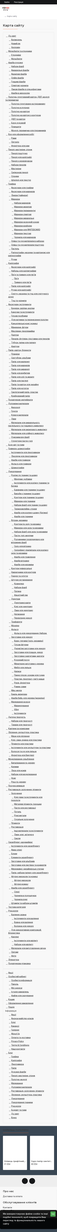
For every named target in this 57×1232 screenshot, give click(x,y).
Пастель (15, 249)
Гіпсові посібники (19, 316)
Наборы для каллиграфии (23, 271)
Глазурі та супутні (19, 576)
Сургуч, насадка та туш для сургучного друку (28, 295)
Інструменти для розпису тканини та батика (30, 484)
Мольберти (16, 59)
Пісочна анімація (16, 786)
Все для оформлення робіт (21, 134)
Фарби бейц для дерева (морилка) (28, 698)
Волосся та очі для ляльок (24, 751)
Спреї (17, 892)
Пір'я (16, 278)
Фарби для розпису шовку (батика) (31, 513)
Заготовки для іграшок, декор (28, 652)
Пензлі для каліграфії (21, 157)
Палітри (15, 335)
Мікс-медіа (16, 690)
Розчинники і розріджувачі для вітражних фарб (27, 541)
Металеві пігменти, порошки (28, 804)
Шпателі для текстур (21, 180)
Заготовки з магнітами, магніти (29, 656)
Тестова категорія (17, 907)
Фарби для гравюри (20, 460)
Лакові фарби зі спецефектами (26, 89)
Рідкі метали (20, 815)
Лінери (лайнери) (19, 195)
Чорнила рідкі (20, 899)
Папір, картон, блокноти (19, 350)
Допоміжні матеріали (18, 403)
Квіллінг (15, 937)
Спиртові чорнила (19, 85)
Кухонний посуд (22, 660)
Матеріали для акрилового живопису (29, 429)
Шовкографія (17, 467)
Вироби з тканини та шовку (27, 493)
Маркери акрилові (23, 207)
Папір (14, 1068)
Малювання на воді (20, 702)
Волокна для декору (24, 926)
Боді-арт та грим (16, 445)
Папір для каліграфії (21, 286)
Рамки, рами (20, 686)
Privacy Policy (17, 1041)
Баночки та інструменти (22, 312)
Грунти (14, 411)
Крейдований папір (20, 396)
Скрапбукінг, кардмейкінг (20, 842)
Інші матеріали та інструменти (28, 831)
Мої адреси (16, 988)
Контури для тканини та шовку (29, 497)
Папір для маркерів (20, 365)
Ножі (13, 778)
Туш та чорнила (18, 300)
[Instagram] (32, 1181)
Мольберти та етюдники (20, 51)
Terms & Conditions (20, 1045)
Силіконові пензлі (19, 172)
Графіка (12, 184)
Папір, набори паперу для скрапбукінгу (30, 873)
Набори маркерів (22, 203)
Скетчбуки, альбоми (21, 358)
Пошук (11, 1007)
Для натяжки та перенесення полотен (29, 320)
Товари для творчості (21, 725)
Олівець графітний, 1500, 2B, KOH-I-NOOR (15, 1161)
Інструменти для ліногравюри (25, 452)
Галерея (15, 1030)
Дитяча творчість (17, 717)
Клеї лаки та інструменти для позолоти (26, 798)
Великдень (16, 40)
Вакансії (15, 1026)
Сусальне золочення (24, 819)
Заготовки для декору (22, 637)
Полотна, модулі (19, 1079)
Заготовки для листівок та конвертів (28, 865)
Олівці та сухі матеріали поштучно (27, 245)
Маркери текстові (22, 233)
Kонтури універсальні (21, 568)
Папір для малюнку (20, 361)
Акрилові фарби (19, 74)
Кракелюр (19, 583)
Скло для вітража (22, 546)
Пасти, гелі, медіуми (23, 535)
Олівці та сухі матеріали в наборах (27, 241)
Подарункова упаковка (19, 963)
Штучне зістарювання (21, 580)
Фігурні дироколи (22, 880)
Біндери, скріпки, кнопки (22, 308)
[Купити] (5, 1167)
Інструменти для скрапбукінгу (25, 846)
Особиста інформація (21, 980)
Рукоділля (13, 911)
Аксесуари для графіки (22, 188)
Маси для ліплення (20, 736)
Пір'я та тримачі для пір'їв (23, 275)
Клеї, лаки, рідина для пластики (26, 740)
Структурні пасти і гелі (22, 441)
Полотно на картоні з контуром (26, 115)
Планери (15, 354)
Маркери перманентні (25, 210)
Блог (13, 1022)
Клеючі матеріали (19, 415)
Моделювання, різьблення (21, 759)
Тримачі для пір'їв (22, 282)
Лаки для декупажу (23, 610)
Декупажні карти (22, 603)
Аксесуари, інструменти (19, 304)
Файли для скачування (22, 995)
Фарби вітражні (21, 561)
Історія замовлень (20, 992)
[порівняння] (11, 1167)
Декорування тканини (22, 1102)
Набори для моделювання (24, 774)
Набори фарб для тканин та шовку (30, 505)
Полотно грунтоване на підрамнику (28, 104)
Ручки (14, 259)
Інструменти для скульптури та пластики (31, 747)
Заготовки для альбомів (23, 861)
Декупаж (15, 599)
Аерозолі (15, 407)
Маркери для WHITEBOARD (27, 229)
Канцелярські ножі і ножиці (24, 323)
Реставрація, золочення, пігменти (24, 789)
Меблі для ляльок (22, 667)
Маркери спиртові (22, 214)
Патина (17, 591)
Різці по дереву (18, 782)
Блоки (14, 853)
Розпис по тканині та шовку (24, 475)
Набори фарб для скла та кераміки (31, 532)
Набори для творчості (21, 721)
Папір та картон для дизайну (25, 384)
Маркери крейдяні (23, 226)
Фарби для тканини (23, 516)
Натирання (19, 614)
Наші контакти (18, 1049)
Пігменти (15, 823)
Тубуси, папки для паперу (23, 342)
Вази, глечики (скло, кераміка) (28, 641)
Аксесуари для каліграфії (23, 267)
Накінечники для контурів (23, 572)
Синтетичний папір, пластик (24, 392)
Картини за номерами (18, 728)
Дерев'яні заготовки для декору (29, 648)
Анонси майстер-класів (22, 1018)
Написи (17, 671)
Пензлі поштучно (19, 153)
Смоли (17, 838)
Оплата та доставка (21, 1037)
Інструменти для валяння (26, 918)
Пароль (14, 984)
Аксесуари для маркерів (23, 191)
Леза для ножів (18, 770)
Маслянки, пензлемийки (23, 331)
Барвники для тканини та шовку (29, 490)
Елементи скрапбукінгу (22, 857)
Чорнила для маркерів (25, 237)
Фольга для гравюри (21, 464)
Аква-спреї (16, 850)
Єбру (16, 709)
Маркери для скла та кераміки (28, 528)
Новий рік (15, 43)
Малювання (17, 1083)
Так (53, 1214)
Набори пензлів (18, 165)
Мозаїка (15, 625)
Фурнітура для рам (20, 146)
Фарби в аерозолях (20, 93)
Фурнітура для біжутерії (22, 755)
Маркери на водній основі (26, 222)
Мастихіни (16, 168)
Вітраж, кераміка (19, 520)
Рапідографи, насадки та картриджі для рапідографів (29, 254)
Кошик (11, 999)
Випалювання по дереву (23, 763)
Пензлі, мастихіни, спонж (20, 149)
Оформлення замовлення (20, 1003)
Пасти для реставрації (25, 808)
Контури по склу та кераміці (27, 524)
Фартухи (15, 346)
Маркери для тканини (24, 501)
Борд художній (18, 123)
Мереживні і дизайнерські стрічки (27, 869)
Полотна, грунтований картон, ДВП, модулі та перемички (27, 98)
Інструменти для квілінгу (26, 940)
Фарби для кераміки (24, 564)
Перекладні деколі (23, 618)
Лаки (13, 419)
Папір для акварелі (20, 369)
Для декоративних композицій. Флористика (25, 931)
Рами (13, 138)
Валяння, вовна (18, 914)
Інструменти (20, 713)
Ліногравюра (17, 1064)
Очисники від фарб (20, 437)
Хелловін (15, 47)
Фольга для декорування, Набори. (30, 633)
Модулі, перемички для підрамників (28, 130)
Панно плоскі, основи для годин (29, 675)
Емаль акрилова (19, 694)
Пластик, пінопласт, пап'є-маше (29, 679)
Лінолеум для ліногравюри (24, 456)
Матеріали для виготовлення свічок (28, 948)
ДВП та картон (18, 119)
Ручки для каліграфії (21, 290)
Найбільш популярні (15, 1130)
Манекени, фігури (19, 327)
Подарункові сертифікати (20, 400)
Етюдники (16, 55)
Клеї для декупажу (23, 606)
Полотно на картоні (20, 111)
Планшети (16, 127)
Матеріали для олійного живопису (27, 433)
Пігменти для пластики (22, 744)
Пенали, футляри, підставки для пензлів (30, 339)
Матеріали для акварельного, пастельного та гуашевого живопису (26, 424)
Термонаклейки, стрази (25, 509)
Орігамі (14, 952)
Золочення (16, 793)
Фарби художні (15, 62)
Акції (10, 973)
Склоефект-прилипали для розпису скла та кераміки (29, 551)
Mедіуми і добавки (23, 479)
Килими (15, 767)
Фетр (13, 956)
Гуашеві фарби (18, 82)
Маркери (15, 199)
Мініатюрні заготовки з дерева (29, 664)
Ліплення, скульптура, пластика (23, 732)
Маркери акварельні (24, 218)
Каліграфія (13, 263)
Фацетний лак (21, 595)
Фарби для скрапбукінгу (22, 888)
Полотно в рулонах (20, 107)
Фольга (14, 629)
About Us (15, 1034)
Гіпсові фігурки (21, 644)
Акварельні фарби (20, 70)
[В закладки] (8, 1167)
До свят (12, 36)
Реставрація (17, 827)
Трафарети (16, 622)
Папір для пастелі (19, 381)
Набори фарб (17, 66)
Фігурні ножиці (21, 884)
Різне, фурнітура (22, 683)
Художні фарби (18, 1072)
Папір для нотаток (20, 388)
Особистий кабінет (17, 976)
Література (13, 959)
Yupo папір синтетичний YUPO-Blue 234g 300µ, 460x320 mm (42, 1161)
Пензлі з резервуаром (21, 161)
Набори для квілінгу (23, 944)
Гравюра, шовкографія (19, 448)
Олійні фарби (17, 78)
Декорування (14, 471)
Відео (14, 1117)
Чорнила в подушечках (25, 895)
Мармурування (21, 706)
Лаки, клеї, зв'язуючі (24, 834)
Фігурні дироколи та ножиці (24, 876)
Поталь (17, 812)
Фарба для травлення (24, 557)
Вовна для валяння (23, 922)
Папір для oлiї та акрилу (22, 377)
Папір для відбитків (20, 373)
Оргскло (15, 142)
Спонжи (15, 176)
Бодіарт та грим (18, 1110)
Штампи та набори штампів (24, 903)
